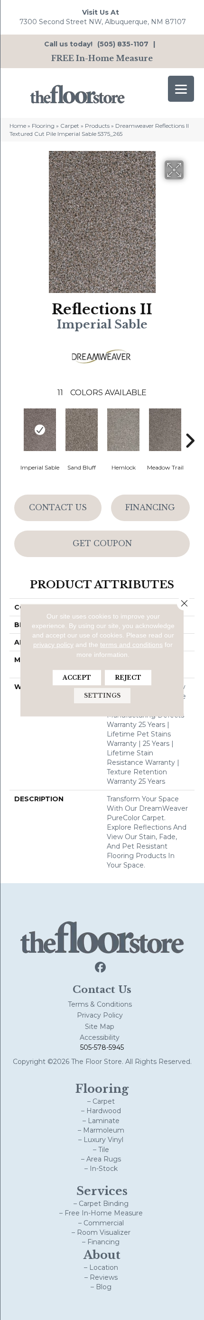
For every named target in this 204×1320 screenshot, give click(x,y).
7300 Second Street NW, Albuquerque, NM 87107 (102, 22)
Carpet (69, 125)
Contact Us (58, 507)
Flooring (43, 125)
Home (17, 125)
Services (102, 1191)
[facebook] (101, 968)
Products (97, 125)
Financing (150, 507)
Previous (14, 426)
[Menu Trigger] (181, 89)
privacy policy (53, 644)
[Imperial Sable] (40, 429)
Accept (77, 677)
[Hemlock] (123, 429)
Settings (102, 695)
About (102, 1255)
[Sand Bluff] (81, 429)
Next (190, 426)
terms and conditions (131, 644)
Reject (128, 677)
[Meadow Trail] (165, 429)
